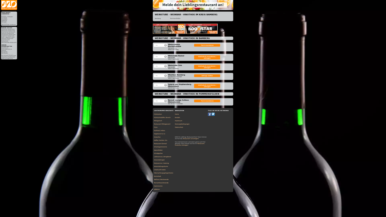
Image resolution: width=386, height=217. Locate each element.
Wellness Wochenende (161, 179)
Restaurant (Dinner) (160, 143)
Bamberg (158, 18)
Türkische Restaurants (7, 33)
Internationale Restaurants (8, 42)
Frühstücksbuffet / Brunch (162, 117)
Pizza (155, 127)
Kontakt (177, 117)
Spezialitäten (158, 150)
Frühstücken (158, 114)
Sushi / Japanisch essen (8, 37)
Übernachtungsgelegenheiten (163, 173)
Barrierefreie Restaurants (8, 55)
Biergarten (4, 51)
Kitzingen (4, 22)
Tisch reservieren (207, 45)
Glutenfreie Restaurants (8, 57)
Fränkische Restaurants (8, 29)
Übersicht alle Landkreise (8, 24)
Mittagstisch (158, 120)
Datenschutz (179, 127)
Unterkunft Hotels (160, 169)
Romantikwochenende (161, 183)
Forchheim (4, 19)
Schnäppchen (158, 153)
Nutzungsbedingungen (182, 124)
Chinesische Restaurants (8, 34)
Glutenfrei (157, 137)
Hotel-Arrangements (7, 58)
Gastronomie (158, 186)
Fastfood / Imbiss (159, 130)
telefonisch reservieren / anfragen (207, 57)
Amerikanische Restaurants (5, 40)
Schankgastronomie (160, 147)
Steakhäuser (4, 48)
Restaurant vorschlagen (190, 138)
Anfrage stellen (207, 75)
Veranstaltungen (159, 160)
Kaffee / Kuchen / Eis (160, 140)
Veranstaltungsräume (161, 166)
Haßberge (4, 20)
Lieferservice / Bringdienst (162, 156)
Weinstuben (4, 53)
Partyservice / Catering (161, 163)
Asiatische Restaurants (7, 36)
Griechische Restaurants (8, 32)
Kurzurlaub (157, 176)
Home (177, 114)
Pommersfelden (175, 18)
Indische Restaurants (7, 38)
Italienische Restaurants (8, 30)
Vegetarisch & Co (159, 134)
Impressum (178, 120)
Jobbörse (157, 189)
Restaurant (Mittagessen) (162, 124)
